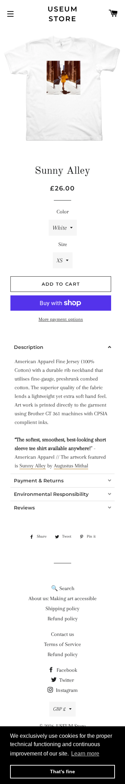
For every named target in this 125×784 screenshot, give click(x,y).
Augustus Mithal (71, 466)
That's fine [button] (62, 771)
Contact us (62, 634)
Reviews (24, 507)
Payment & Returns (39, 480)
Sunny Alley (32, 466)
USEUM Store (63, 14)
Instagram (66, 690)
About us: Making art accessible (62, 598)
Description (28, 347)
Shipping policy (62, 608)
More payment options (61, 319)
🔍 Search (62, 588)
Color (63, 212)
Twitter (66, 680)
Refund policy (63, 618)
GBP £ (59, 709)
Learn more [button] (85, 754)
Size (62, 244)
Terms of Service (62, 644)
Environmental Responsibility (51, 494)
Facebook (66, 670)
